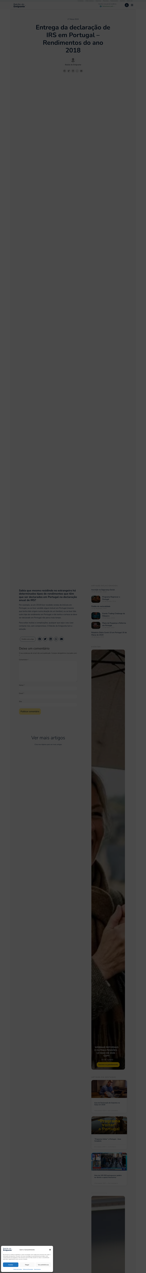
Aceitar (10, 1265)
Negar (27, 1265)
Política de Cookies (17, 1269)
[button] (50, 1250)
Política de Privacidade (28, 1269)
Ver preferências (43, 1265)
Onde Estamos (37, 1269)
